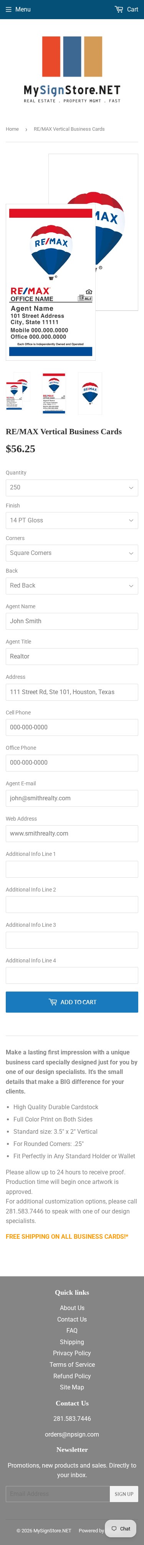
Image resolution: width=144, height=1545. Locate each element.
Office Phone (21, 748)
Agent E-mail (21, 783)
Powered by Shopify (100, 1531)
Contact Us (72, 1319)
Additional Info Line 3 (31, 925)
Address (15, 677)
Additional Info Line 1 (31, 854)
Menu (23, 9)
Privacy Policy (72, 1353)
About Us (72, 1308)
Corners (15, 538)
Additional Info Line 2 (31, 890)
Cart (132, 9)
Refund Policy (72, 1376)
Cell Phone (18, 712)
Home (12, 129)
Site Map (72, 1387)
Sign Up (124, 1494)
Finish (13, 505)
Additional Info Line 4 (31, 960)
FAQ (72, 1330)
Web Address (21, 819)
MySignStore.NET (52, 1531)
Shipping (72, 1342)
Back (12, 571)
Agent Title (18, 642)
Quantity (16, 473)
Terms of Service (72, 1364)
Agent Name (20, 606)
